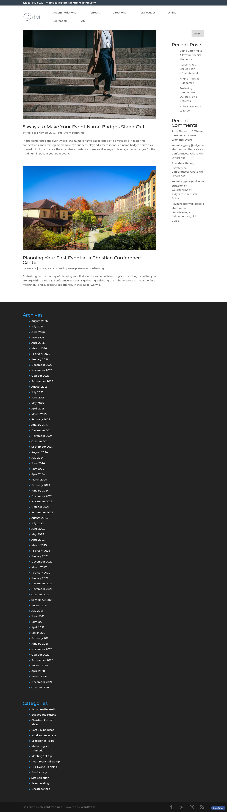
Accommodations (64, 12)
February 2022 (40, 572)
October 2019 (40, 687)
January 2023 (40, 556)
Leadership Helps (42, 740)
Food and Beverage (43, 735)
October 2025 (40, 375)
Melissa (31, 132)
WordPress (88, 807)
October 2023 (40, 507)
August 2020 (39, 665)
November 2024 (41, 436)
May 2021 (37, 621)
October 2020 (40, 654)
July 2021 (37, 610)
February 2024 (40, 485)
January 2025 (39, 425)
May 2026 (37, 337)
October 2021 (40, 594)
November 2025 (41, 370)
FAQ (82, 21)
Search (197, 33)
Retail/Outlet (147, 12)
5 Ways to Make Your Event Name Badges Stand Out (84, 127)
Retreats (94, 12)
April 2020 (38, 671)
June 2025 (38, 397)
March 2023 (39, 545)
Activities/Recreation (44, 709)
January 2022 (40, 578)
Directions (119, 12)
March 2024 (39, 479)
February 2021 (40, 638)
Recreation (59, 21)
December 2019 (41, 682)
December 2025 (41, 364)
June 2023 (38, 528)
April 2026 (38, 342)
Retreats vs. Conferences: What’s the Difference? (188, 153)
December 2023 (41, 496)
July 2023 (37, 523)
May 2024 (37, 468)
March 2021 (38, 632)
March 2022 (39, 567)
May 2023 (37, 534)
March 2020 (39, 676)
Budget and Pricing (43, 714)
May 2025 (37, 403)
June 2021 (37, 616)
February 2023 (40, 550)
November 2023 (41, 501)
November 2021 (41, 589)
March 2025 (39, 414)
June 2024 (38, 463)
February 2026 (40, 353)
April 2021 (37, 627)
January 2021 (39, 643)
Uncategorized (40, 789)
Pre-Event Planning (71, 132)
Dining (172, 12)
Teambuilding (40, 783)
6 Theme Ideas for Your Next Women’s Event (187, 135)
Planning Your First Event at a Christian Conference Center (82, 260)
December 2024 (41, 430)
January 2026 (40, 359)
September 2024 (42, 446)
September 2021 (42, 600)
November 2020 (41, 649)
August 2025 (39, 386)
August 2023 (39, 518)
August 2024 (39, 452)
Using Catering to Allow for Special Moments (191, 55)
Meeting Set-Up (66, 268)
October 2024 (40, 441)
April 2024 (38, 474)
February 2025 (40, 419)
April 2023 (38, 539)
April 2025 (38, 408)
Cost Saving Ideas (42, 730)
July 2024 (37, 457)
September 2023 (42, 512)
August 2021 (39, 605)
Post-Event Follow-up (45, 761)
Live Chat (218, 808)
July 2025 (37, 392)
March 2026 (39, 348)
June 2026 (38, 332)
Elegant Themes (51, 807)
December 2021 (41, 583)
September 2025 (42, 381)
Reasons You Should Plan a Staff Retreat (189, 69)
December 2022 (41, 561)
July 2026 (37, 326)
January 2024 (40, 490)
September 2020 (42, 660)
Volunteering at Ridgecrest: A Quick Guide (184, 194)
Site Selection (40, 778)
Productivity (39, 772)
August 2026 (39, 321)
